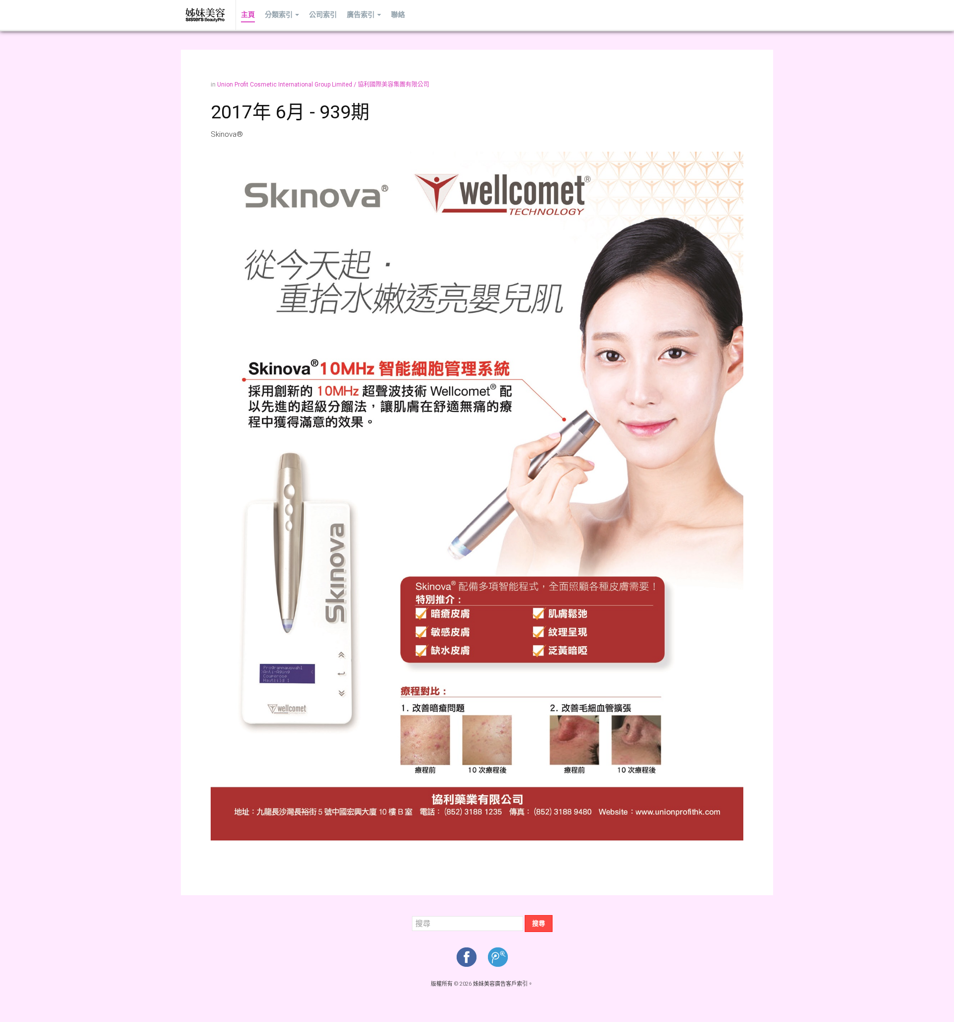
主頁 (248, 14)
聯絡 (398, 14)
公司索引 (323, 14)
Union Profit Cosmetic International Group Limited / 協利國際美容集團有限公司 (323, 84)
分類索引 (279, 14)
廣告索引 (361, 14)
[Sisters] (206, 14)
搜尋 (538, 923)
